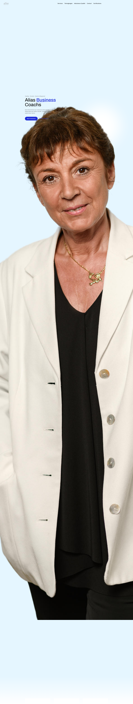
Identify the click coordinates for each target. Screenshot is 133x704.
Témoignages (68, 3)
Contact (89, 3)
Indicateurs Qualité (79, 3)
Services (60, 3)
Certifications (97, 3)
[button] (56, 3)
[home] (6, 3)
